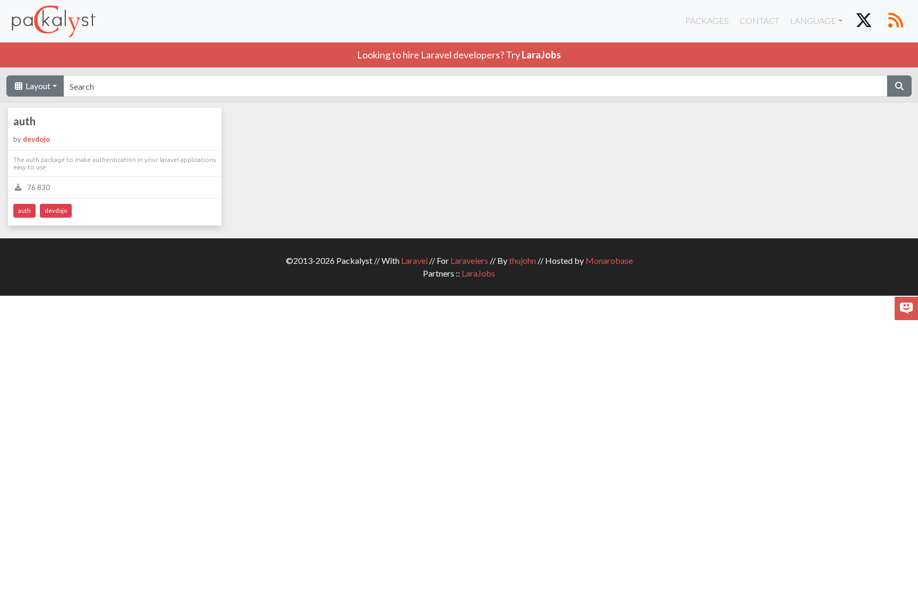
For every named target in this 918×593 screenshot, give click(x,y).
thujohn (522, 260)
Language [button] (813, 20)
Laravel (414, 260)
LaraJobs (478, 273)
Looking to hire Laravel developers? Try (459, 55)
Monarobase (609, 260)
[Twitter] (864, 21)
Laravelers (469, 260)
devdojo (36, 139)
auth (24, 121)
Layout (37, 86)
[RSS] (896, 21)
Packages (707, 20)
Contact (759, 20)
